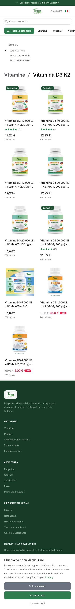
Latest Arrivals (17, 50)
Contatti (8, 474)
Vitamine (42, 30)
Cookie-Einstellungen (15, 532)
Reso (7, 486)
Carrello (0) (56, 11)
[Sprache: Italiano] (67, 11)
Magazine (9, 469)
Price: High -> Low (20, 60)
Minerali (57, 30)
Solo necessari (37, 586)
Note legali (10, 515)
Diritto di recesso (13, 521)
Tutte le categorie (21, 30)
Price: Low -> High (20, 55)
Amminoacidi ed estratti (17, 439)
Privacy (49, 577)
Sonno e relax (11, 445)
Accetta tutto (37, 595)
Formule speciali (13, 451)
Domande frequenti (14, 491)
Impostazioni (38, 603)
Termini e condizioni (15, 527)
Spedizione (10, 480)
